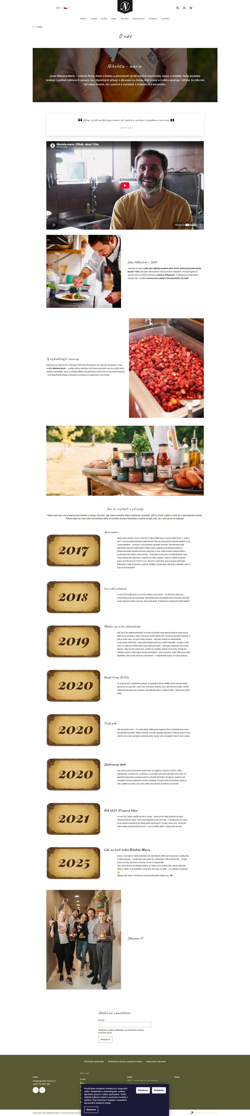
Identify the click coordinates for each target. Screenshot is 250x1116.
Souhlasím (159, 1090)
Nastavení (91, 1109)
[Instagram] (42, 1090)
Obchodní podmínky (94, 1061)
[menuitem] (83, 19)
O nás (83, 1079)
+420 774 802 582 (41, 1084)
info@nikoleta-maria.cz (44, 1081)
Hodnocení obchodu (156, 1061)
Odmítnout (143, 1090)
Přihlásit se (105, 1039)
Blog (82, 1083)
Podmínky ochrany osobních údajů (125, 1061)
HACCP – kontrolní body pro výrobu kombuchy (142, 1080)
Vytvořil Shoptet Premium (205, 1113)
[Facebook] (36, 1090)
